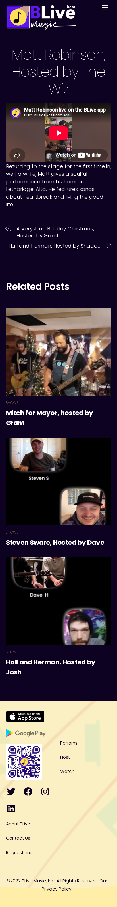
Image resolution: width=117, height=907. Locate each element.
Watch (67, 771)
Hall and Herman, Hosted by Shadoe (55, 245)
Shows (12, 403)
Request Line (19, 852)
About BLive (18, 824)
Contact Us (18, 838)
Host (65, 757)
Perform (68, 743)
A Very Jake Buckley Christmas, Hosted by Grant (55, 232)
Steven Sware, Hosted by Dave (55, 542)
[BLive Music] (41, 26)
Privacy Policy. (57, 889)
